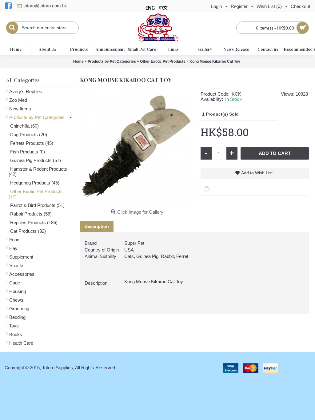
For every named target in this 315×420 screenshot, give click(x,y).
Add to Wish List (257, 172)
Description (97, 226)
